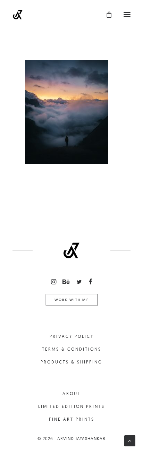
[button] (127, 14)
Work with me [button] (71, 300)
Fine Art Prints (71, 419)
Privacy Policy (72, 336)
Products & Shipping (71, 362)
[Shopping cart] (106, 14)
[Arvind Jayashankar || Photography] (17, 14)
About (71, 393)
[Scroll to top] (129, 440)
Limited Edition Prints (71, 406)
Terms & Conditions (71, 349)
